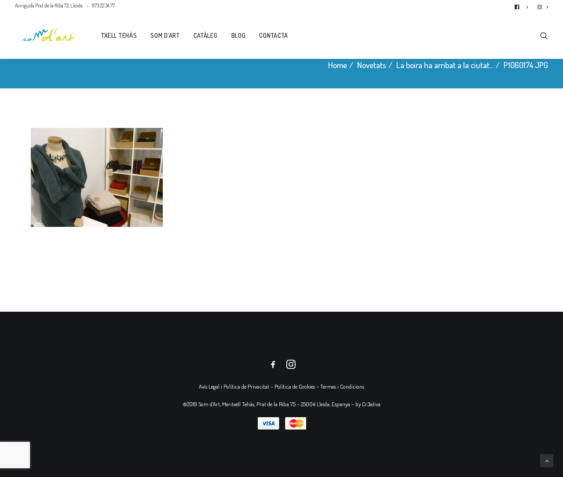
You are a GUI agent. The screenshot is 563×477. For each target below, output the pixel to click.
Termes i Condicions (342, 386)
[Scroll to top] (546, 459)
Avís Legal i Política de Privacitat (234, 386)
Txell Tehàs (119, 35)
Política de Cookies (294, 386)
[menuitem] (523, 5)
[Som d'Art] (48, 35)
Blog (238, 35)
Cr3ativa (371, 404)
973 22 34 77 (103, 5)
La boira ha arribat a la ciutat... (445, 64)
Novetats (371, 64)
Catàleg (206, 35)
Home (337, 64)
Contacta (273, 35)
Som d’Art (164, 35)
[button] (544, 34)
